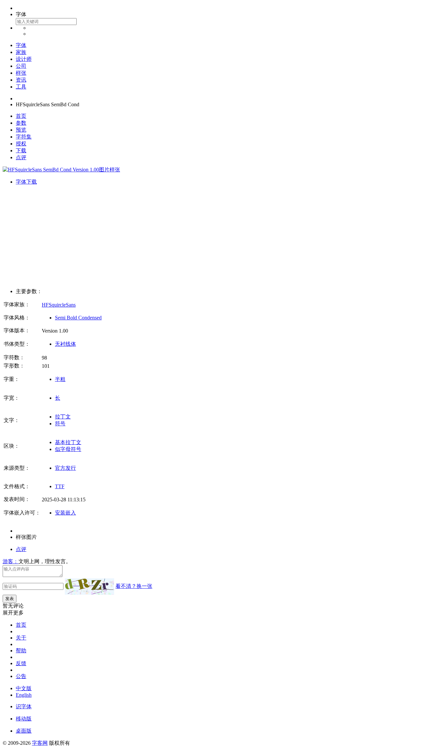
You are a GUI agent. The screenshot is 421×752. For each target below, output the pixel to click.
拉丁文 (63, 416)
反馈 (21, 663)
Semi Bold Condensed (78, 317)
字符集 (24, 136)
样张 (21, 73)
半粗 (60, 379)
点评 (21, 157)
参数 (21, 123)
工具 (21, 86)
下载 (21, 150)
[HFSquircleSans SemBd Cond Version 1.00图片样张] (61, 169)
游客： (10, 561)
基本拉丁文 (68, 442)
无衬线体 (65, 344)
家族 (21, 52)
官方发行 (65, 468)
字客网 (40, 743)
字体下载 (26, 182)
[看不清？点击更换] (89, 586)
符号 (60, 423)
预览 (21, 130)
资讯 (21, 80)
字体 (21, 45)
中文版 (24, 688)
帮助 (21, 650)
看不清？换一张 (133, 586)
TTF (59, 486)
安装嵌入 (65, 512)
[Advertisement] (210, 237)
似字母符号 (68, 449)
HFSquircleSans (59, 305)
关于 (21, 637)
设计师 (24, 59)
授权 (21, 143)
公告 (21, 676)
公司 (21, 66)
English (24, 695)
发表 (9, 598)
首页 (21, 116)
